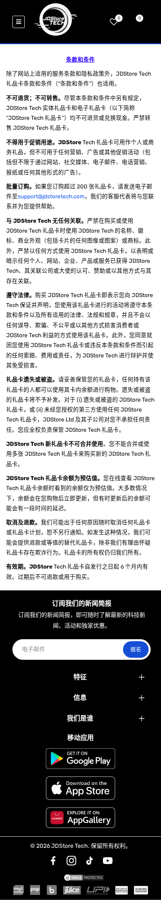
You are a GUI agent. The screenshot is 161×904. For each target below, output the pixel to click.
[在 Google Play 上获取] (80, 758)
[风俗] (53, 861)
